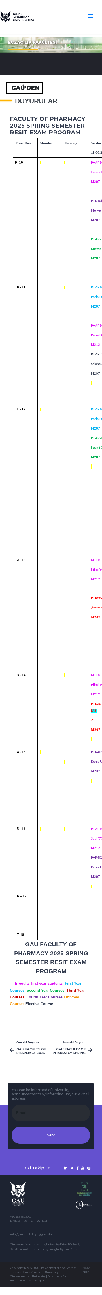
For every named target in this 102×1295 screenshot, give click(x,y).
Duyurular (36, 101)
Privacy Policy (86, 1269)
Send (51, 1135)
